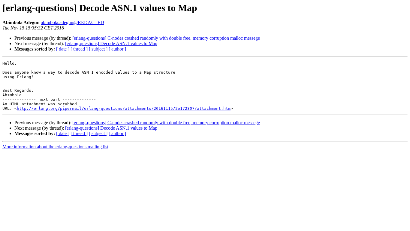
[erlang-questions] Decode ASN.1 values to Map (111, 43)
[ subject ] (98, 48)
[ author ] (117, 48)
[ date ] (62, 48)
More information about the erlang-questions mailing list (55, 146)
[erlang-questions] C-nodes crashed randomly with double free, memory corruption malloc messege (166, 38)
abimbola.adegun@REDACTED (72, 22)
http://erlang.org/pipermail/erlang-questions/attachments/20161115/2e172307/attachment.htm (124, 108)
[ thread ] (79, 48)
